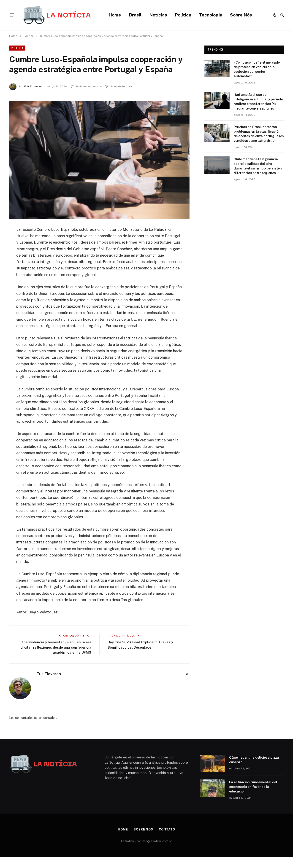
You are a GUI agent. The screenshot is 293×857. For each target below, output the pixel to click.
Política (183, 14)
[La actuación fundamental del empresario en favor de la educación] (212, 788)
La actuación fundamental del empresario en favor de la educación (253, 786)
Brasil (135, 14)
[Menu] (12, 15)
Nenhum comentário (88, 86)
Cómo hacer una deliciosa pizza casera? (254, 760)
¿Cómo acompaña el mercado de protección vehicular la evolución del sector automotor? (257, 69)
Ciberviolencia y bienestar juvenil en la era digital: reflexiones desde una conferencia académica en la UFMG (55, 647)
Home (115, 14)
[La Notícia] (57, 15)
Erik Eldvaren (33, 86)
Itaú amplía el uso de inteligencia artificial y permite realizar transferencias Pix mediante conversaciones (258, 101)
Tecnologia (210, 14)
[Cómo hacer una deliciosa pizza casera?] (212, 763)
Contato (167, 829)
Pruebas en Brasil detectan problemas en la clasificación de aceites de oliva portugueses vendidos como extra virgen (259, 133)
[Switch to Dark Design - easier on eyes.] (274, 15)
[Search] (281, 15)
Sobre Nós (241, 14)
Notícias (158, 14)
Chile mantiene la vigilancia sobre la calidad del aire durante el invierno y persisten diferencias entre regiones (258, 166)
